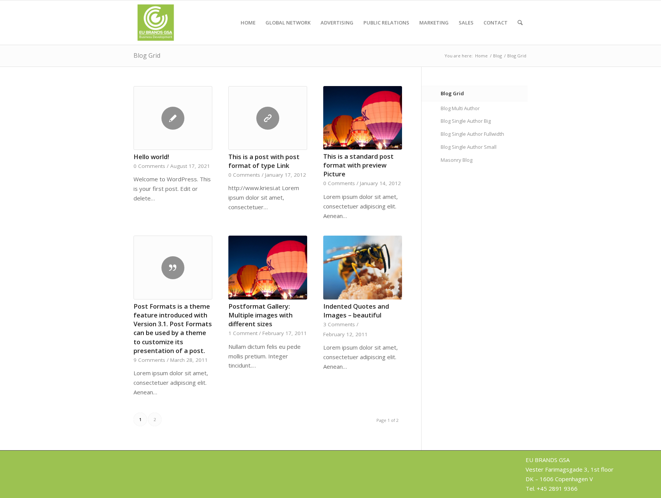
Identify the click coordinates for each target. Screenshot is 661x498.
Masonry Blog (456, 159)
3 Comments (339, 324)
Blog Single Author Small (469, 146)
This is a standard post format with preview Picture (358, 165)
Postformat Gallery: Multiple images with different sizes (260, 315)
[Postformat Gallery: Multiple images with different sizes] (267, 267)
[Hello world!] (173, 118)
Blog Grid (147, 55)
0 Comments (149, 166)
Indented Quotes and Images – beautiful (356, 310)
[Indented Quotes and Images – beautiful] (362, 267)
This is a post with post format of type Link (264, 161)
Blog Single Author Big (466, 120)
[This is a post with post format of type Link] (267, 118)
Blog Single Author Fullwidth (472, 133)
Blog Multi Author (460, 108)
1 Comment (242, 333)
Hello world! (151, 156)
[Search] (520, 22)
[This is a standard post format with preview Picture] (362, 118)
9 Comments (149, 359)
